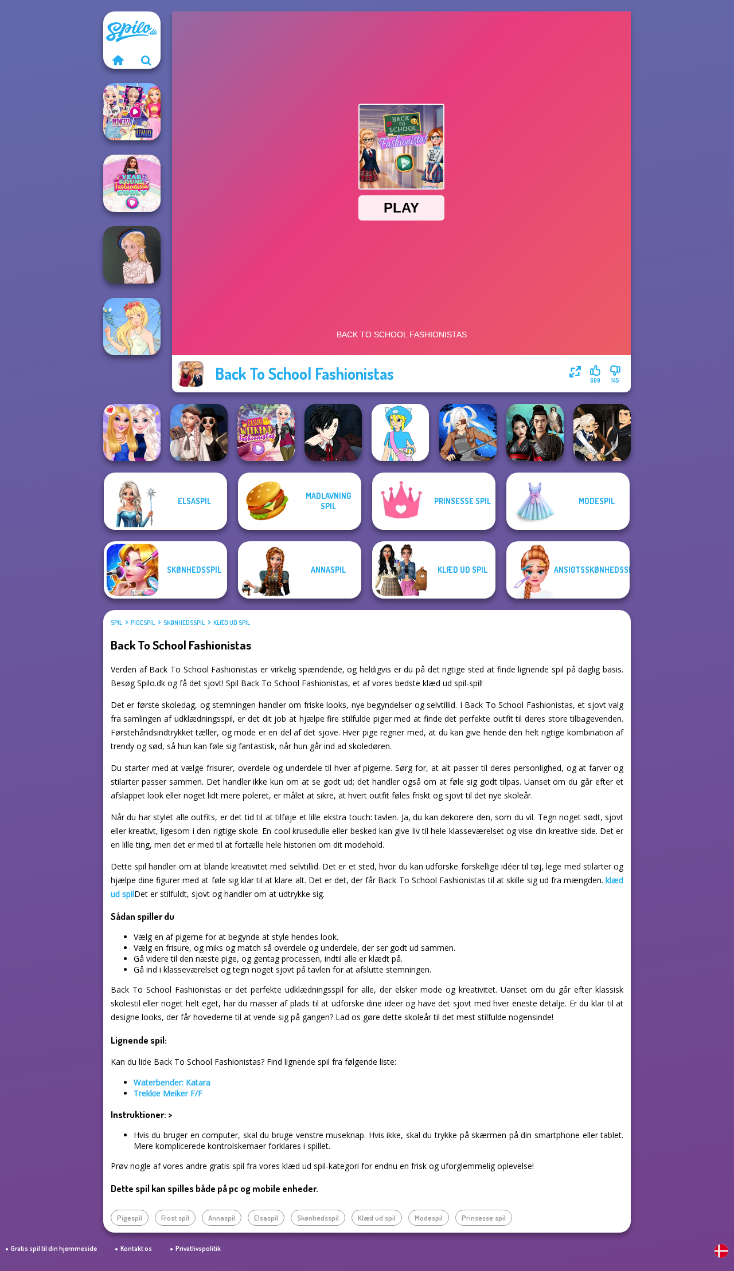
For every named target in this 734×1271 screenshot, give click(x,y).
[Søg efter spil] (146, 60)
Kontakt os (136, 1248)
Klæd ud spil (231, 623)
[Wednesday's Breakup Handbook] (199, 432)
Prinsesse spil (484, 1217)
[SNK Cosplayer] (468, 432)
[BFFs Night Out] (132, 432)
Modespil (429, 1217)
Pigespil (143, 623)
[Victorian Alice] (132, 255)
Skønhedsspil (184, 623)
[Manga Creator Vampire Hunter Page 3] (602, 432)
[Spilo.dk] (117, 60)
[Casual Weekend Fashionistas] (266, 432)
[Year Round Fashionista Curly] (132, 183)
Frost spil (175, 1217)
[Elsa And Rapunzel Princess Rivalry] (132, 111)
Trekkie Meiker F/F (168, 1093)
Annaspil (221, 1217)
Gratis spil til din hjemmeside (54, 1248)
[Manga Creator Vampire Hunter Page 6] (333, 432)
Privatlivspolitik (198, 1248)
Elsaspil (266, 1217)
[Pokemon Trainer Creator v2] (400, 432)
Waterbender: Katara (172, 1082)
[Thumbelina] (132, 326)
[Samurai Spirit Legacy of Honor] (535, 432)
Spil (116, 623)
